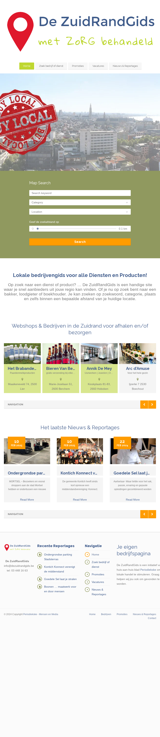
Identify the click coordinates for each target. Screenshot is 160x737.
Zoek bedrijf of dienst (51, 65)
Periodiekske (148, 569)
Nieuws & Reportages (125, 65)
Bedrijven (106, 614)
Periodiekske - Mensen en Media (40, 614)
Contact (152, 618)
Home (26, 65)
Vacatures (98, 65)
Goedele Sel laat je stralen (60, 579)
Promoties (78, 65)
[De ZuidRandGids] (80, 32)
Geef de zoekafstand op (44, 221)
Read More (27, 499)
